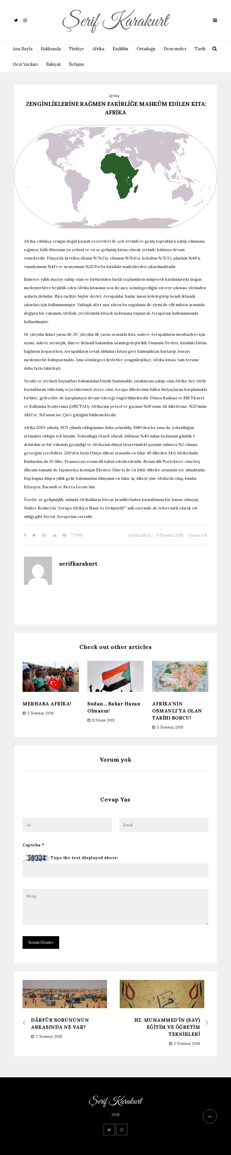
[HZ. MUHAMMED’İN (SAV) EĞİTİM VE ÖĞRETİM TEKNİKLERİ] (164, 1002)
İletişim (76, 64)
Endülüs (120, 48)
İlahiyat (53, 64)
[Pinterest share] (64, 535)
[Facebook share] (25, 535)
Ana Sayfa (22, 48)
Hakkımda (51, 48)
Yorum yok (198, 535)
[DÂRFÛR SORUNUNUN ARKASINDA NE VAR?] (67, 1004)
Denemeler (175, 48)
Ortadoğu (146, 48)
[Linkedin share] (55, 535)
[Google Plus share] (45, 535)
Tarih (200, 48)
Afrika (98, 48)
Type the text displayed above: (84, 857)
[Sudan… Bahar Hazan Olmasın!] (115, 680)
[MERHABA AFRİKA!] (51, 677)
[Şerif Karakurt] (115, 20)
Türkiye (76, 48)
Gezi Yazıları (25, 64)
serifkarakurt (139, 535)
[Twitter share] (34, 535)
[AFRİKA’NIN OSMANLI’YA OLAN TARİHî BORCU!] (180, 677)
